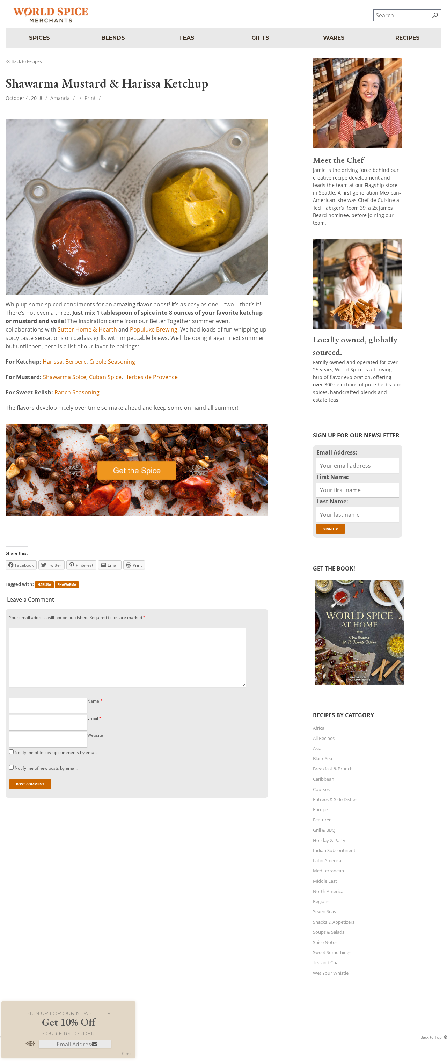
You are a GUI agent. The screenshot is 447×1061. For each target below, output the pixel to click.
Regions (321, 901)
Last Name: (332, 501)
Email (94, 718)
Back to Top (431, 1037)
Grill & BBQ (324, 830)
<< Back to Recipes (24, 61)
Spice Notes (325, 942)
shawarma (67, 584)
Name (95, 701)
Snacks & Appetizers (333, 922)
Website (95, 735)
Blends (113, 38)
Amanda (60, 98)
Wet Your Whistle (331, 973)
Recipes (407, 38)
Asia (317, 748)
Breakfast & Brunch (333, 768)
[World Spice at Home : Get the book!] (358, 685)
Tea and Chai (326, 962)
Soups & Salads (328, 932)
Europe (320, 809)
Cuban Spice (105, 377)
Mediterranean (328, 870)
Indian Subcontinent (334, 850)
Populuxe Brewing (153, 329)
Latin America (327, 860)
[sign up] (94, 1045)
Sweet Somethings (332, 952)
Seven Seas (324, 911)
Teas (187, 38)
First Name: (332, 477)
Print (90, 98)
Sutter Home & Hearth (87, 329)
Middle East (325, 881)
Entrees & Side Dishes (335, 799)
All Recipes (324, 738)
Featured (322, 819)
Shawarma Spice (64, 377)
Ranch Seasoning (77, 392)
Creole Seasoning (112, 361)
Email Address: (336, 452)
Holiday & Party (329, 840)
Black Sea (322, 758)
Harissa (53, 361)
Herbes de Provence (151, 377)
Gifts (260, 38)
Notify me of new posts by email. (46, 768)
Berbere (76, 361)
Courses (321, 789)
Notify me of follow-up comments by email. (56, 752)
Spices (39, 38)
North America (328, 891)
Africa (318, 728)
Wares (334, 38)
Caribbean (323, 779)
